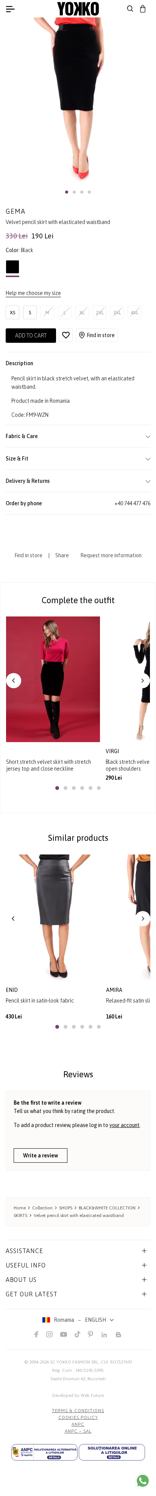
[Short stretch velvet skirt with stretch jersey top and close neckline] (53, 679)
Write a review (40, 1155)
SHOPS (65, 1208)
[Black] (12, 268)
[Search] (130, 8)
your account (124, 1125)
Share (62, 555)
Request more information (111, 555)
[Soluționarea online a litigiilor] (112, 1452)
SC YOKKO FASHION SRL (74, 1362)
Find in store (101, 335)
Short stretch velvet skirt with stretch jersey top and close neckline (48, 765)
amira (114, 990)
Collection (42, 1208)
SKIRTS (20, 1215)
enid (12, 990)
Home (20, 1208)
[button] (66, 192)
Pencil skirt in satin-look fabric (40, 1001)
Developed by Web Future (78, 1395)
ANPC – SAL (78, 1431)
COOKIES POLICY (78, 1417)
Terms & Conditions (78, 1410)
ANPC (78, 1424)
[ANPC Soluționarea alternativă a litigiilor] (44, 1452)
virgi (113, 751)
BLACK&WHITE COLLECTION (107, 1208)
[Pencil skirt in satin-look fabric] (53, 917)
